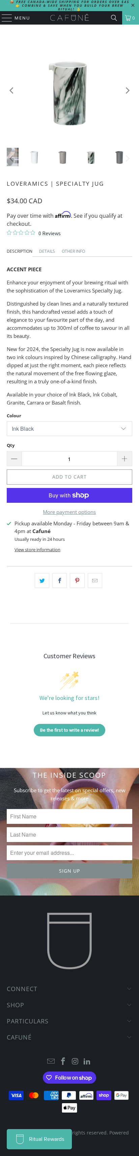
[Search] (114, 18)
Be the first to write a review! (69, 730)
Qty (11, 445)
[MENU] (3, 18)
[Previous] (11, 91)
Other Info (73, 251)
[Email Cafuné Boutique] (51, 1061)
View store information (37, 550)
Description (19, 251)
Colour (14, 416)
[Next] (127, 91)
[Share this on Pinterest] (77, 580)
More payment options (69, 512)
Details (47, 251)
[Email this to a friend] (95, 580)
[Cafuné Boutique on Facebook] (63, 1061)
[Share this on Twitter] (42, 580)
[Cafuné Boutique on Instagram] (75, 1061)
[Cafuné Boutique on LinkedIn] (87, 1061)
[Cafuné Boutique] (69, 18)
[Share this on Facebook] (59, 580)
